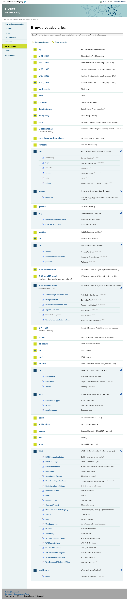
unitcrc (48, 183)
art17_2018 (44, 82)
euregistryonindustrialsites (51, 138)
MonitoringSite (51, 500)
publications (44, 424)
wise (41, 451)
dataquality (44, 116)
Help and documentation (14, 24)
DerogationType (51, 300)
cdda (41, 96)
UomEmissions (51, 524)
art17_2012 (44, 76)
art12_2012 (44, 56)
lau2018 (42, 364)
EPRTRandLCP (46, 129)
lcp (40, 370)
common (43, 102)
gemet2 (42, 207)
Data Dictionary (24, 19)
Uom (47, 519)
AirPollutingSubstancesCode (56, 295)
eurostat (42, 145)
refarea (48, 173)
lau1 (41, 350)
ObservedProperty (52, 505)
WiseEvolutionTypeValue (55, 557)
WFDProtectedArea (52, 543)
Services (8, 51)
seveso (42, 431)
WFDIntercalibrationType (55, 538)
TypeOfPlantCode (52, 310)
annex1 (48, 251)
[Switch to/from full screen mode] (111, 2)
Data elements (10, 37)
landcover (43, 344)
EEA (15, 2)
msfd (41, 394)
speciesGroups (51, 410)
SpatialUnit (49, 514)
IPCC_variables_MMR (53, 224)
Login (104, 1)
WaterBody (49, 534)
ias (40, 239)
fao (40, 151)
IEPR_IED (43, 328)
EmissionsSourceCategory (55, 486)
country (48, 576)
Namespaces (10, 55)
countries (49, 197)
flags (47, 163)
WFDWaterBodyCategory (54, 553)
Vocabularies (10, 46)
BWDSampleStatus (52, 467)
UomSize (49, 529)
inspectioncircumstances (55, 257)
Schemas (8, 42)
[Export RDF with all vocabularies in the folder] (121, 151)
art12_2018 (44, 63)
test (40, 438)
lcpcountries (50, 376)
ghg (40, 213)
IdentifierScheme (52, 491)
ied (40, 245)
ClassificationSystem (53, 476)
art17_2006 (44, 69)
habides (42, 232)
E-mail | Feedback (12, 592)
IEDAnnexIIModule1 (48, 270)
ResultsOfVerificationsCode (56, 305)
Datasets (8, 28)
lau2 (41, 357)
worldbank (44, 570)
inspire (42, 337)
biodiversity (44, 89)
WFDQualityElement (53, 548)
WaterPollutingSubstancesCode (57, 320)
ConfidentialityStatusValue (55, 481)
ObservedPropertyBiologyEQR (57, 510)
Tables (7, 33)
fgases (42, 191)
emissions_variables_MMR (55, 220)
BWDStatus (49, 471)
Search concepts (61, 42)
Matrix (47, 495)
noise (41, 418)
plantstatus (49, 381)
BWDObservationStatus (54, 457)
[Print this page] (108, 2)
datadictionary (45, 109)
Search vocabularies (42, 42)
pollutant (48, 262)
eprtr (41, 122)
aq (40, 49)
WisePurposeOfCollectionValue (57, 562)
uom (41, 444)
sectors (48, 386)
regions (48, 405)
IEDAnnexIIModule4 (48, 285)
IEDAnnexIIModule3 (48, 276)
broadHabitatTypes (52, 401)
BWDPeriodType (51, 462)
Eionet (15, 19)
